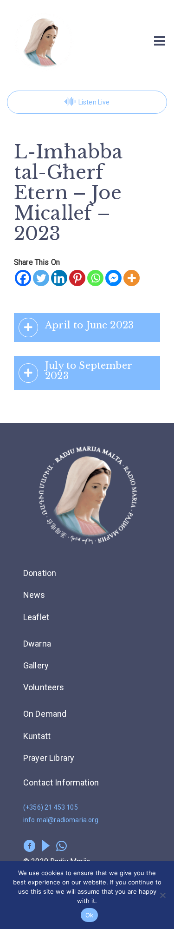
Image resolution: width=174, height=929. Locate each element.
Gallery (36, 665)
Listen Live (94, 102)
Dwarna (37, 643)
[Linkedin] (59, 278)
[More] (131, 278)
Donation (39, 573)
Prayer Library (48, 758)
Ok (89, 915)
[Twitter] (41, 278)
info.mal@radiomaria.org (60, 820)
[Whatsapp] (95, 278)
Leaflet (36, 617)
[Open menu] (159, 40)
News (34, 595)
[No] (162, 895)
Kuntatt (37, 736)
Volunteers (43, 687)
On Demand (44, 714)
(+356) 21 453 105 (50, 807)
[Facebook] (23, 278)
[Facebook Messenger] (113, 278)
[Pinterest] (77, 278)
